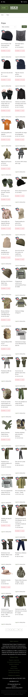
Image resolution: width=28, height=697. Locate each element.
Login (2, 57)
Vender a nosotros (14, 664)
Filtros (24, 26)
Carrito (25, 2)
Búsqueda (14, 666)
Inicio (2, 14)
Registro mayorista (14, 660)
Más (4, 2)
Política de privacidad (14, 670)
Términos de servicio (14, 672)
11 (18, 629)
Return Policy (14, 668)
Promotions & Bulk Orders (14, 662)
